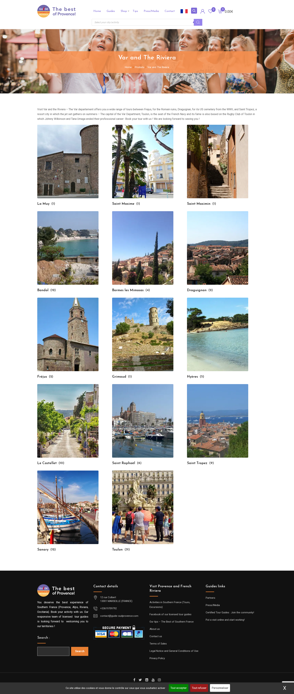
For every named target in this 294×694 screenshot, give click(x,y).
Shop (124, 11)
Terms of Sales (158, 643)
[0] (220, 11)
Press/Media (151, 11)
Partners (210, 597)
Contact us (156, 636)
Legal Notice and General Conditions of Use (174, 650)
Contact (170, 11)
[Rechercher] (198, 22)
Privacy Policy (157, 658)
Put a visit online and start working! (225, 619)
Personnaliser (220, 688)
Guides (111, 11)
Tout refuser (199, 688)
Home (97, 11)
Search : (43, 638)
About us (155, 629)
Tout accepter (178, 688)
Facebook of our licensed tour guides (170, 614)
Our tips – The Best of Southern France (172, 621)
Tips (135, 11)
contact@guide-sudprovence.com (119, 615)
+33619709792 (108, 608)
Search (79, 651)
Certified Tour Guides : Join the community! (230, 612)
